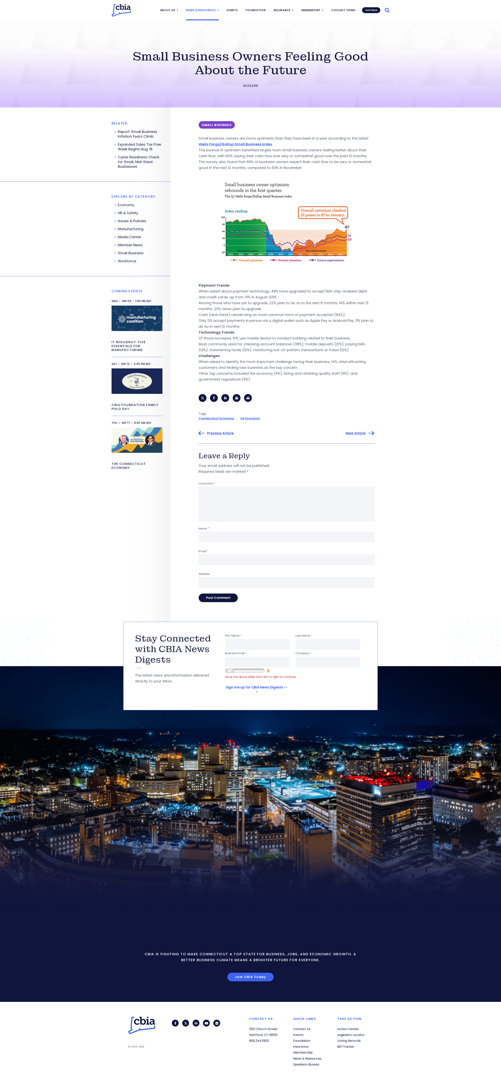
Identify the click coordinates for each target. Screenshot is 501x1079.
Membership (310, 10)
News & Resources (201, 10)
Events (232, 10)
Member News (130, 245)
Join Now (371, 10)
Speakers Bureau (306, 1064)
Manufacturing (130, 229)
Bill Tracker (345, 1046)
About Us (167, 10)
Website (204, 574)
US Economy (250, 418)
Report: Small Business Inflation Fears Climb (137, 134)
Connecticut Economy (216, 418)
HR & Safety (128, 213)
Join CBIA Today (250, 977)
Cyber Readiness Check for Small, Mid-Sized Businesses (138, 162)
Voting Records (349, 1040)
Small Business (131, 253)
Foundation (256, 10)
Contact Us (302, 1029)
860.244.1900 (259, 1040)
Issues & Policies (132, 221)
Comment (207, 483)
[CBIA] (121, 10)
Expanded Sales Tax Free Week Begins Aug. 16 (139, 147)
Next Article (356, 433)
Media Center (129, 237)
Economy (126, 205)
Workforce (127, 261)
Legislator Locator (351, 1035)
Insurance (282, 10)
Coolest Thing (343, 10)
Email (203, 551)
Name (204, 528)
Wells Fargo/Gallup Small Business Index (235, 144)
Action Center (348, 1029)
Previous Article (220, 433)
